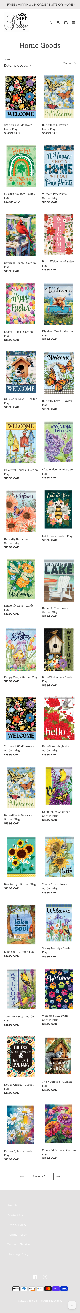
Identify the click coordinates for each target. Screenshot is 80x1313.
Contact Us (15, 1215)
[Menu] (74, 22)
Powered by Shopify (51, 1300)
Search (12, 1205)
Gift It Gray (33, 1300)
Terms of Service (18, 1244)
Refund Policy (17, 1234)
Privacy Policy (16, 1225)
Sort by (9, 59)
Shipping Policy (18, 1254)
